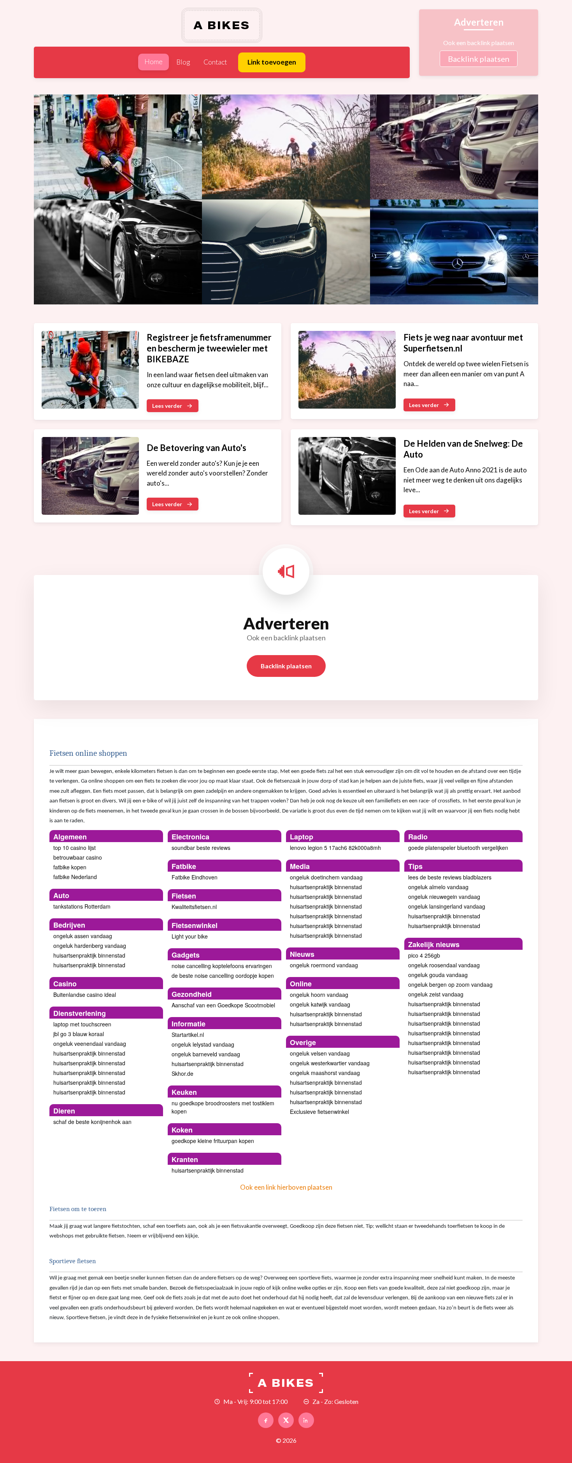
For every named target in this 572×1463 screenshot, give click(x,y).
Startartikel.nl (188, 1034)
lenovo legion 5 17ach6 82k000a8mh (335, 847)
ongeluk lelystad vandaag (203, 1044)
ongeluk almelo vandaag (438, 887)
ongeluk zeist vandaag (435, 994)
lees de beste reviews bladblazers (449, 877)
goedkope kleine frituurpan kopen (213, 1141)
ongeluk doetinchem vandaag (326, 877)
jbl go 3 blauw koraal (78, 1034)
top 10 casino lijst (74, 847)
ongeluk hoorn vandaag (319, 994)
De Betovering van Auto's (196, 447)
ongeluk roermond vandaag (324, 965)
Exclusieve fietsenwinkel (319, 1111)
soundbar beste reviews (201, 847)
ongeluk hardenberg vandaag (89, 945)
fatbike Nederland (75, 877)
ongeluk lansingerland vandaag (446, 906)
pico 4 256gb (424, 955)
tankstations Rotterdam (82, 906)
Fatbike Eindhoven (195, 877)
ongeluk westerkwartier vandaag (330, 1063)
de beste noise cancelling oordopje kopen (223, 975)
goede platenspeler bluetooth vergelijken (458, 847)
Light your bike (190, 936)
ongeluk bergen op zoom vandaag (450, 984)
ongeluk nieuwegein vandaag (444, 896)
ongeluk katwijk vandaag (320, 1004)
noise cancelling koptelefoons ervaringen (222, 966)
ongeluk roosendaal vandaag (444, 965)
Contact (215, 62)
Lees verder (167, 405)
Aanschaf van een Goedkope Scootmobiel (223, 1005)
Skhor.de (182, 1073)
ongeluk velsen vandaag (320, 1053)
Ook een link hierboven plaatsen (286, 1187)
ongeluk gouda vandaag (438, 975)
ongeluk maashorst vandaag (325, 1073)
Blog (183, 62)
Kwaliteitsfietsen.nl (194, 907)
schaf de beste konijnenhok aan (92, 1122)
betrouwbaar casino (77, 857)
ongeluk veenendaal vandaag (89, 1043)
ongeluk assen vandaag (82, 936)
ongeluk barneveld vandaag (206, 1054)
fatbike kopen (69, 867)
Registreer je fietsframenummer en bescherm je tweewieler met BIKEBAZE (209, 348)
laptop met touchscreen (82, 1024)
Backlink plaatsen (478, 58)
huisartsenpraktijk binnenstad (89, 955)
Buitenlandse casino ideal (84, 994)
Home (153, 62)
